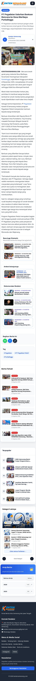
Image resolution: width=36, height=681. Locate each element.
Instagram (6, 652)
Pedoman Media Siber (9, 647)
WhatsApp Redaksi (10, 632)
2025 (5, 591)
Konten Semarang (14, 36)
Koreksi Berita (17, 644)
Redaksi (4, 641)
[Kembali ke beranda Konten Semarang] (13, 3)
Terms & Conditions (23, 647)
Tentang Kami (12, 641)
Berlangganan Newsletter (18, 668)
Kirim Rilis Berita (7, 644)
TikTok (15, 652)
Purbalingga (5, 79)
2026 (5, 584)
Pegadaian (27, 104)
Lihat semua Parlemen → (18, 551)
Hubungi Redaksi (23, 641)
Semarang (5, 10)
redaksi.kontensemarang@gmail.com (16, 629)
